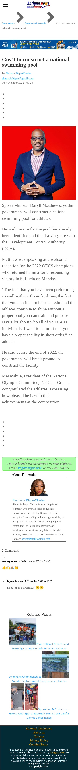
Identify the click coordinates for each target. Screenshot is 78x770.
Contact (39, 736)
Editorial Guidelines (39, 728)
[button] (6, 4)
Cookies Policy (39, 744)
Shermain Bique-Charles (18, 73)
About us (39, 732)
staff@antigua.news (30, 468)
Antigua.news (57, 752)
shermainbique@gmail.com (17, 78)
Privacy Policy (39, 740)
